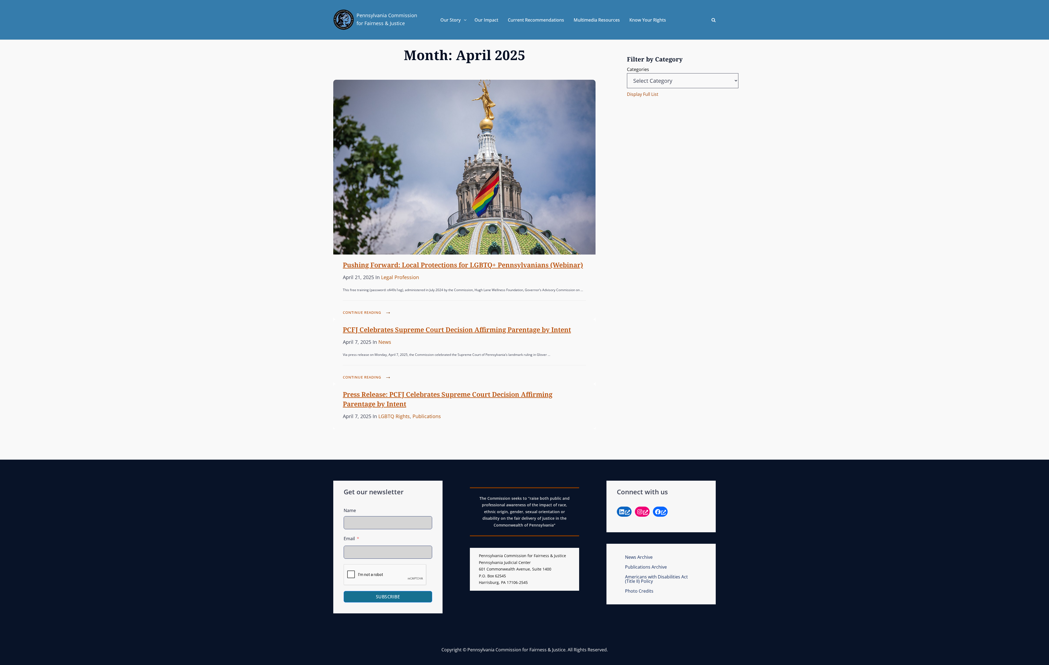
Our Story (450, 20)
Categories (638, 69)
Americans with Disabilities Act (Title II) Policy (656, 579)
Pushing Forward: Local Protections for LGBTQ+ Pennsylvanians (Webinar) (463, 264)
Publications (426, 416)
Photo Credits (639, 591)
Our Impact (486, 20)
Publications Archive (646, 567)
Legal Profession (400, 277)
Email (349, 539)
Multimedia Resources (597, 20)
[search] (713, 20)
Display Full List (642, 94)
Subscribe (388, 597)
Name (350, 510)
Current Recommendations (536, 20)
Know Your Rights (647, 20)
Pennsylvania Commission (386, 15)
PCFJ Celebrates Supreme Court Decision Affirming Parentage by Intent (457, 329)
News (384, 342)
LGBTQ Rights (394, 416)
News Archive (639, 557)
